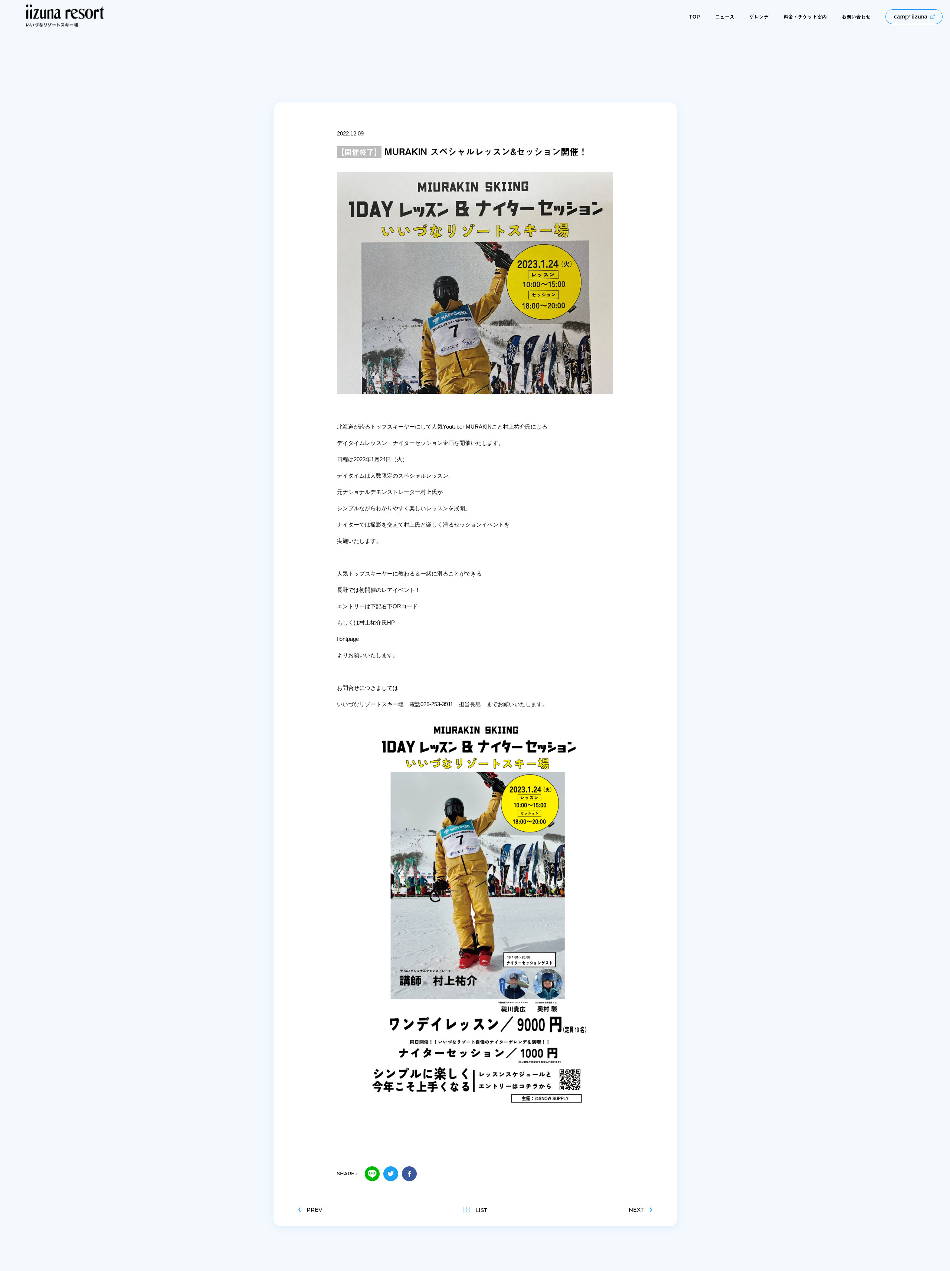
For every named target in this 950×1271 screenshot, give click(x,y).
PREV (314, 1209)
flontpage (348, 639)
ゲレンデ (759, 16)
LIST (481, 1209)
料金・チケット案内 (805, 16)
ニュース (724, 16)
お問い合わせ (856, 16)
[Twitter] (390, 1173)
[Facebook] (409, 1173)
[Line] (372, 1173)
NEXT (636, 1209)
